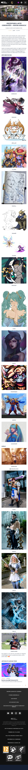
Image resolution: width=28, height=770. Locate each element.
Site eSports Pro (14, 702)
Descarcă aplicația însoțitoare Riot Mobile (14, 706)
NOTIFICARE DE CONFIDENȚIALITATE (14, 728)
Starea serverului (14, 695)
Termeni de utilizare (14, 732)
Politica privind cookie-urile (14, 735)
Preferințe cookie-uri (14, 742)
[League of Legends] (12, 2)
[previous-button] (23, 685)
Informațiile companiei (14, 739)
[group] (14, 673)
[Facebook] (12, 713)
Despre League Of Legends (14, 691)
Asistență (14, 698)
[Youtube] (8, 713)
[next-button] (25, 685)
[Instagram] (16, 713)
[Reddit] (20, 713)
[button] (10, 30)
